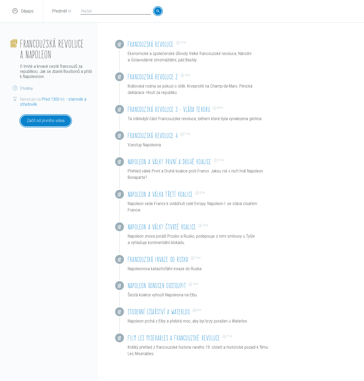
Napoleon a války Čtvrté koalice (162, 226)
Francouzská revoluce (150, 44)
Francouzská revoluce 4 (153, 135)
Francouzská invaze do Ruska (158, 259)
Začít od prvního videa (45, 120)
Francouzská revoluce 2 (153, 76)
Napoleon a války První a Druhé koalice (169, 161)
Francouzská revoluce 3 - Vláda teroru (169, 109)
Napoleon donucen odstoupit (157, 285)
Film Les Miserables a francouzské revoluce (174, 337)
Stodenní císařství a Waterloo (159, 311)
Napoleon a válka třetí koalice (160, 194)
